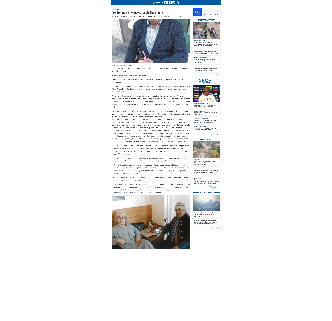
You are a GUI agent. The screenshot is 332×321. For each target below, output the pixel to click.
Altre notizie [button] (214, 75)
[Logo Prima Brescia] (166, 2)
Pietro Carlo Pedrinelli (154, 86)
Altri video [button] (215, 188)
